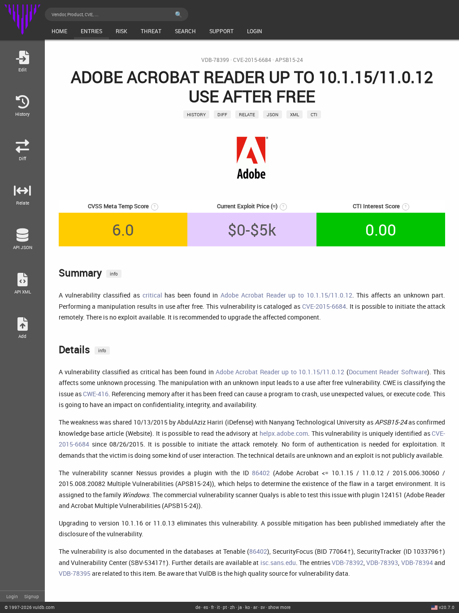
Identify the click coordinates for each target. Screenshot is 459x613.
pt (225, 607)
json (272, 114)
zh (232, 607)
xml (294, 114)
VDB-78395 (75, 573)
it (218, 607)
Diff (222, 114)
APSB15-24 (289, 60)
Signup (31, 596)
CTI (314, 114)
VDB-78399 (215, 60)
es (206, 607)
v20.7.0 (447, 607)
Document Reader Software (388, 372)
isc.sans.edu (278, 562)
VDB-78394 (417, 562)
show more (279, 607)
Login (12, 596)
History (196, 114)
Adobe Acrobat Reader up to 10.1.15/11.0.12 (286, 295)
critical (152, 295)
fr (212, 607)
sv (262, 607)
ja (240, 607)
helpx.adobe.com (284, 433)
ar (255, 607)
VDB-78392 (348, 562)
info (114, 274)
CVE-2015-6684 (252, 60)
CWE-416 (95, 394)
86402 (261, 473)
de (197, 607)
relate (247, 114)
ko (247, 607)
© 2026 (29, 607)
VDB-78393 (382, 562)
